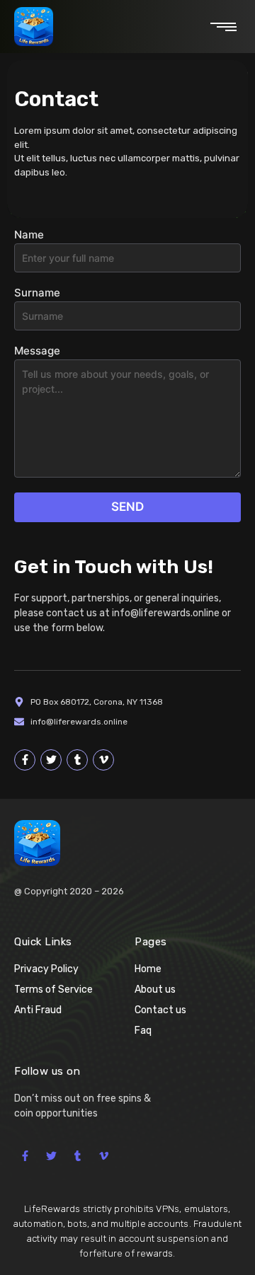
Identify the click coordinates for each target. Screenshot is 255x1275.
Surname (37, 293)
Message (37, 351)
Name (29, 235)
